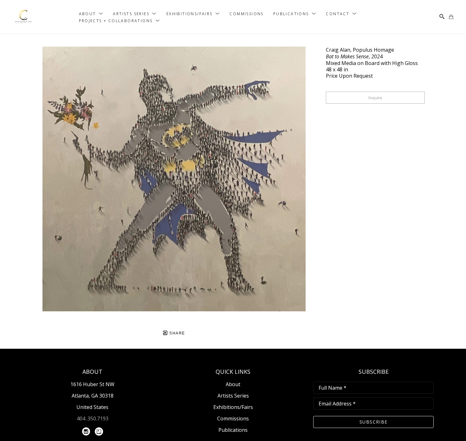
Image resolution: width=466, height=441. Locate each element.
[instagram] (86, 431)
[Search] (441, 16)
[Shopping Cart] (451, 16)
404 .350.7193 (92, 418)
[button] (91, 13)
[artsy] (99, 431)
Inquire (375, 97)
